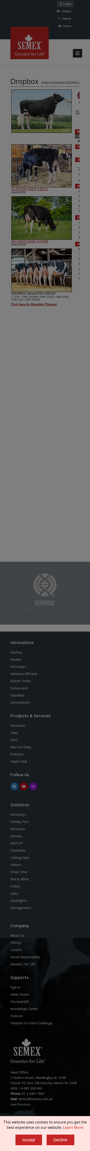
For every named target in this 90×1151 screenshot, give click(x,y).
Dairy (14, 733)
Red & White (19, 879)
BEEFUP (16, 843)
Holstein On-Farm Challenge (31, 1023)
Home (66, 26)
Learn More (73, 1127)
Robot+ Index (20, 681)
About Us (17, 935)
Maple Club (18, 761)
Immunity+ (18, 666)
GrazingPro (18, 900)
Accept (28, 1140)
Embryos (17, 754)
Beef (14, 740)
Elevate (15, 659)
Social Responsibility (25, 957)
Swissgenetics (20, 907)
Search (65, 18)
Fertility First (19, 822)
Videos (65, 11)
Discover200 (19, 1001)
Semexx (16, 836)
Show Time (18, 872)
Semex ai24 (19, 688)
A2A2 (14, 893)
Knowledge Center (24, 1009)
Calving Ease (19, 857)
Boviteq (16, 652)
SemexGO (17, 725)
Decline (60, 1140)
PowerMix (17, 850)
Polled (15, 886)
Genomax (17, 829)
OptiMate (17, 695)
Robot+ (16, 864)
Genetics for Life (22, 964)
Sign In (15, 987)
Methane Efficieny (23, 674)
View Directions (20, 1104)
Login (66, 4)
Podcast (16, 1016)
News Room (19, 994)
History (15, 942)
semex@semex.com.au (35, 1099)
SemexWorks (20, 702)
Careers (16, 950)
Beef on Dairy (20, 747)
